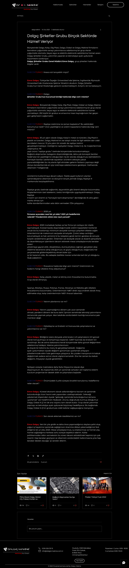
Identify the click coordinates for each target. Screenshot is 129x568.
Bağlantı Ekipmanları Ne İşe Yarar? (63, 498)
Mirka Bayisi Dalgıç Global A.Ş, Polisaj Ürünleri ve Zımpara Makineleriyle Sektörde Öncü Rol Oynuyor (31, 498)
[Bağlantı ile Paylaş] (43, 456)
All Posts (20, 16)
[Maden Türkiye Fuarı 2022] (97, 485)
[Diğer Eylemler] (100, 29)
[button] (87, 4)
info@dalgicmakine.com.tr (52, 551)
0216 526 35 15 (47, 548)
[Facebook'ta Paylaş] (28, 456)
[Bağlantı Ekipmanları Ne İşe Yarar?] (64, 485)
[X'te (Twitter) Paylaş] (33, 456)
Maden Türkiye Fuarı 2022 (95, 497)
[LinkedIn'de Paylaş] (38, 456)
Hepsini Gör (108, 473)
